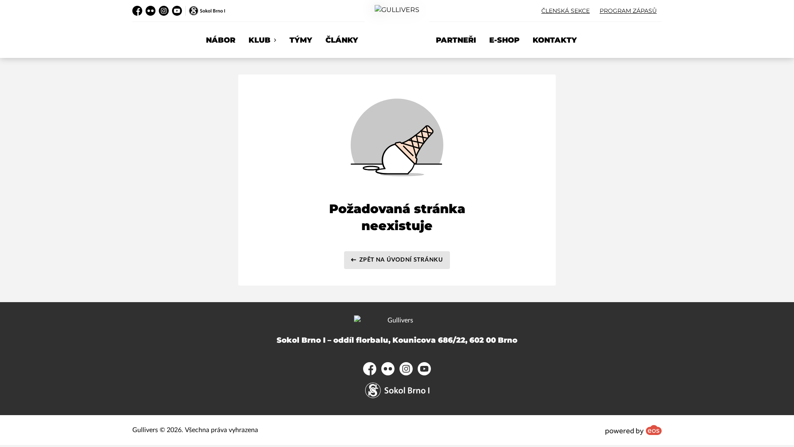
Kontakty (555, 40)
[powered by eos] (633, 430)
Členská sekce (565, 10)
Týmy (300, 40)
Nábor (220, 40)
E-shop (504, 40)
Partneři (456, 40)
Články (341, 40)
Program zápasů (628, 10)
